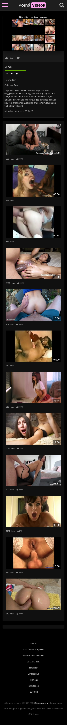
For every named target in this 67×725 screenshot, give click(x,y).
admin (13, 80)
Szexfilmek (34, 686)
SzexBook (33, 692)
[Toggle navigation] (5, 5)
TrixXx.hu (33, 680)
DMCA (33, 643)
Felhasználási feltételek (33, 655)
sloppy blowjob (16, 106)
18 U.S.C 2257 (33, 662)
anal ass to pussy (35, 90)
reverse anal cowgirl (35, 103)
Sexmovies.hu (41, 703)
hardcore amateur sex (39, 96)
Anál (16, 85)
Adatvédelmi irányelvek (33, 649)
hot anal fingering (25, 100)
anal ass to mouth (18, 90)
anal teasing (37, 93)
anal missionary (23, 93)
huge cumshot (41, 100)
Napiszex (33, 668)
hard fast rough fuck (18, 96)
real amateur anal (17, 103)
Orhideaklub (33, 674)
